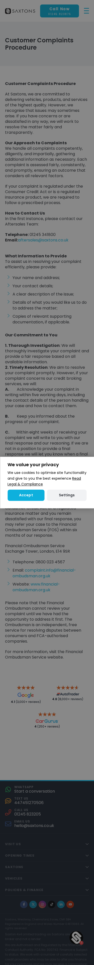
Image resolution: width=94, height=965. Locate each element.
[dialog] (47, 482)
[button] (67, 495)
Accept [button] (26, 495)
